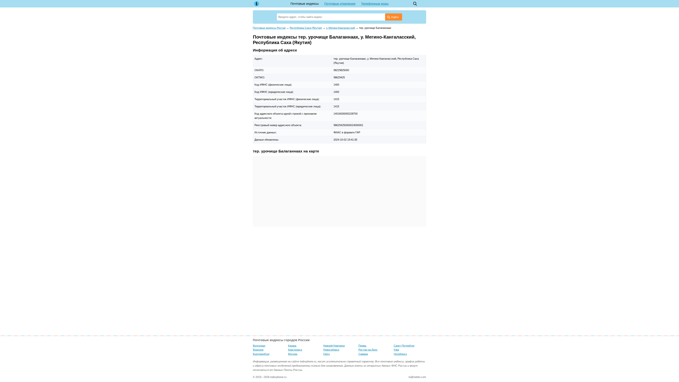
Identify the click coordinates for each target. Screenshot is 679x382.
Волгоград (259, 345)
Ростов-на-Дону (368, 349)
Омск (326, 353)
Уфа (396, 349)
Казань (292, 345)
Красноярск (295, 349)
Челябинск (400, 353)
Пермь (362, 345)
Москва (292, 353)
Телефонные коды (374, 3)
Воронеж (258, 349)
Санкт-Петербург (404, 345)
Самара (363, 353)
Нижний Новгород (334, 345)
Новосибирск (331, 349)
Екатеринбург (261, 353)
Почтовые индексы (305, 3)
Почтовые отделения (339, 3)
